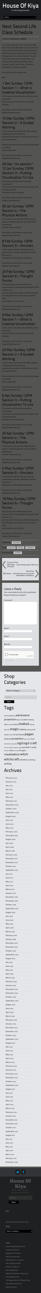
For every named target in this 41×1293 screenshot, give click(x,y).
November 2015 (12, 947)
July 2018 (9, 843)
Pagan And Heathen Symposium (17, 1273)
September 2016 (12, 908)
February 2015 (11, 981)
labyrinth (7, 729)
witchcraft (11, 759)
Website (7, 644)
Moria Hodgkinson (12, 1270)
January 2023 (11, 782)
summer (6, 750)
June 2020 (10, 824)
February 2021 (11, 801)
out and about (18, 735)
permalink (18, 552)
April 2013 (10, 1058)
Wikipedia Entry (11, 1287)
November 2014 (12, 993)
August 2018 (10, 839)
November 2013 (12, 1031)
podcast (7, 739)
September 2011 (12, 1131)
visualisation (30, 547)
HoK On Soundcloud (13, 1256)
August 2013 (10, 1043)
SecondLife (16, 542)
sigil (20, 743)
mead (6, 735)
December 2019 (12, 835)
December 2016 (12, 897)
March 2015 (10, 978)
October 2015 (11, 951)
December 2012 (12, 1074)
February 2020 (11, 832)
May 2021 (9, 797)
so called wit (10, 747)
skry (5, 747)
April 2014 (10, 1012)
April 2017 (10, 885)
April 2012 (10, 1104)
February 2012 (11, 1112)
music (10, 734)
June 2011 (9, 1143)
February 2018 (11, 855)
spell (20, 747)
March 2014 (10, 1016)
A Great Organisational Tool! (15, 1246)
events (10, 724)
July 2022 (9, 785)
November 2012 (12, 1077)
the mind (16, 750)
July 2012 (9, 1093)
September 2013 (12, 1039)
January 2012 (11, 1116)
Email (6, 636)
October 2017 (11, 866)
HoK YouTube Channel (13, 1263)
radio (25, 739)
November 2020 (12, 805)
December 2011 (11, 1120)
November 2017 (12, 862)
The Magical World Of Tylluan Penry (18, 1280)
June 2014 (9, 1008)
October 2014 (11, 997)
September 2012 (12, 1085)
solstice (16, 747)
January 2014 (11, 1024)
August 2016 (10, 912)
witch (24, 754)
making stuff (30, 729)
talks (11, 750)
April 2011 (9, 1150)
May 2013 (9, 1054)
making (22, 730)
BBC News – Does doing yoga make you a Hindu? (22, 565)
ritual (32, 739)
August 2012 (10, 1089)
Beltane (18, 719)
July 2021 (9, 789)
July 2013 (9, 1047)
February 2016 (11, 935)
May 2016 (9, 924)
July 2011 (9, 1139)
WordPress (25, 1193)
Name (7, 628)
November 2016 (12, 901)
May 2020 (10, 828)
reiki (28, 739)
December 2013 (12, 1027)
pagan (29, 734)
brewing (30, 720)
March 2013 (10, 1062)
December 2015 (12, 943)
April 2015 (10, 974)
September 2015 (12, 955)
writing (7, 764)
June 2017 (9, 878)
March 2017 (10, 889)
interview (32, 724)
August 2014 (10, 1004)
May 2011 (9, 1147)
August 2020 (11, 816)
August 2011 (10, 1135)
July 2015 (9, 962)
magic (14, 729)
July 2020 (9, 820)
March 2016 (10, 932)
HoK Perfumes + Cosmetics (15, 1260)
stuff (23, 747)
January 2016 (11, 939)
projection (11, 547)
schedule (20, 547)
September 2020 (12, 812)
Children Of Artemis (13, 1250)
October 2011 (11, 1127)
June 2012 (9, 1097)
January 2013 (11, 1070)
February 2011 (11, 1158)
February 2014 (11, 1020)
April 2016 (10, 928)
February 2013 (11, 1066)
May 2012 (9, 1101)
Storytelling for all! (12, 1277)
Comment (8, 600)
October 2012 (11, 1081)
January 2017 (11, 893)
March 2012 (10, 1108)
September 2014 (12, 1001)
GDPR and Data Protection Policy (17, 1222)
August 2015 (10, 958)
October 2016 (11, 905)
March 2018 (10, 851)
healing (16, 724)
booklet (24, 720)
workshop (31, 760)
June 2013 (9, 1051)
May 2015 (9, 970)
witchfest (23, 760)
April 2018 (10, 847)
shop (15, 743)
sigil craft (30, 743)
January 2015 (11, 985)
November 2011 (12, 1124)
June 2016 (9, 920)
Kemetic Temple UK (12, 1267)
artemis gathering (10, 715)
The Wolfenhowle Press (14, 1283)
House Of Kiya (20, 6)
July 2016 (9, 916)
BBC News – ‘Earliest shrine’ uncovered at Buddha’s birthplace (18, 574)
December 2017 (12, 858)
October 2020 (11, 809)
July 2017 (9, 874)
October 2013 (11, 1035)
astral (19, 715)
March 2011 (10, 1154)
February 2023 (11, 778)
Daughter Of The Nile (13, 1253)
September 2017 (12, 870)
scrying (12, 743)
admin (23, 39)
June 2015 (9, 966)
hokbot (24, 724)
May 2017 (9, 882)
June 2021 (9, 793)
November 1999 (12, 1162)
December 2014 (12, 989)
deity (6, 724)
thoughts (22, 750)
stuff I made (30, 747)
